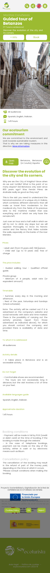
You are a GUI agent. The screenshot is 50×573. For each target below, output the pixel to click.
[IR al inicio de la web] (6, 6)
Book (36, 37)
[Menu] (45, 6)
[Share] (33, 6)
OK (28, 510)
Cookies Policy (12, 510)
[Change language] (39, 6)
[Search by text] (27, 6)
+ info (13, 37)
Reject (41, 510)
